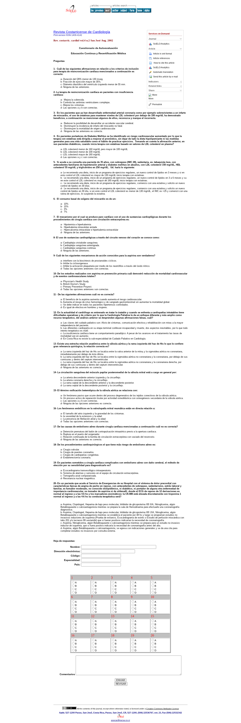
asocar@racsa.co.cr (120, 720)
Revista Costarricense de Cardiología (81, 32)
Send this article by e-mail (165, 76)
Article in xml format (162, 53)
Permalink (157, 104)
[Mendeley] (150, 95)
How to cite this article (164, 63)
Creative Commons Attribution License (162, 709)
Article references (161, 58)
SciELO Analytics (161, 44)
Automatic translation (163, 72)
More (154, 95)
